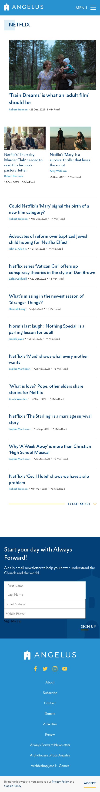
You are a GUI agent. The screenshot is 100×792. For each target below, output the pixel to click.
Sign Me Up (12, 621)
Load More (79, 504)
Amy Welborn (58, 170)
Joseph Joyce (16, 338)
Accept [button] (90, 783)
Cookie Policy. (13, 786)
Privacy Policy (60, 782)
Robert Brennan (18, 109)
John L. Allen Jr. (18, 248)
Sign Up (88, 626)
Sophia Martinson (19, 368)
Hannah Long (17, 308)
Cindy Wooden (18, 399)
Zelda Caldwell (18, 278)
